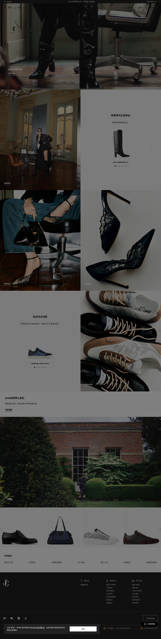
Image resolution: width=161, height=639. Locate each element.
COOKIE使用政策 (38, 628)
